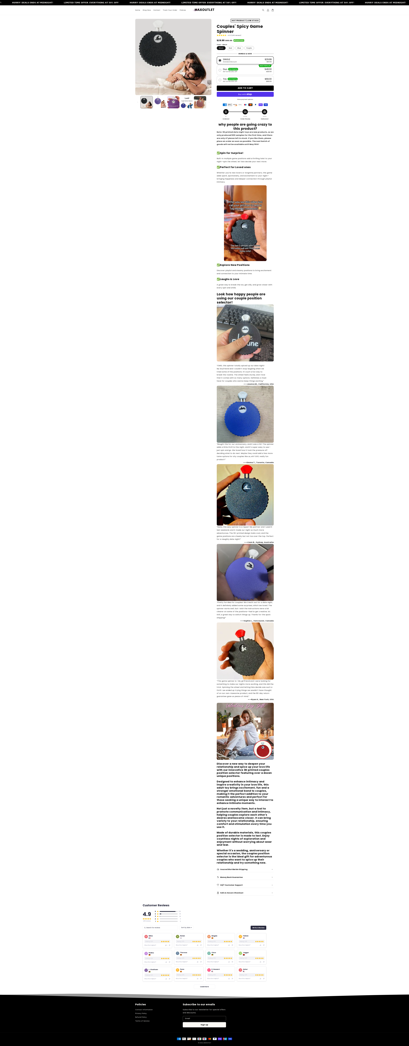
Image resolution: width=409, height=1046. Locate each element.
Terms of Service (142, 1021)
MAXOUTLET (207, 1043)
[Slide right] (209, 102)
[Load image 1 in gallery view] (146, 102)
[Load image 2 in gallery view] (160, 102)
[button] (263, 10)
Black (221, 48)
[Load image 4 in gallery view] (187, 102)
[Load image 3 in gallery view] (173, 102)
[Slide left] (137, 102)
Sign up (204, 1025)
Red (230, 48)
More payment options (245, 99)
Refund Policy (141, 1017)
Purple (249, 48)
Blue (239, 48)
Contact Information (144, 1010)
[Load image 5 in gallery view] (200, 102)
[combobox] (186, 927)
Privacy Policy (141, 1013)
